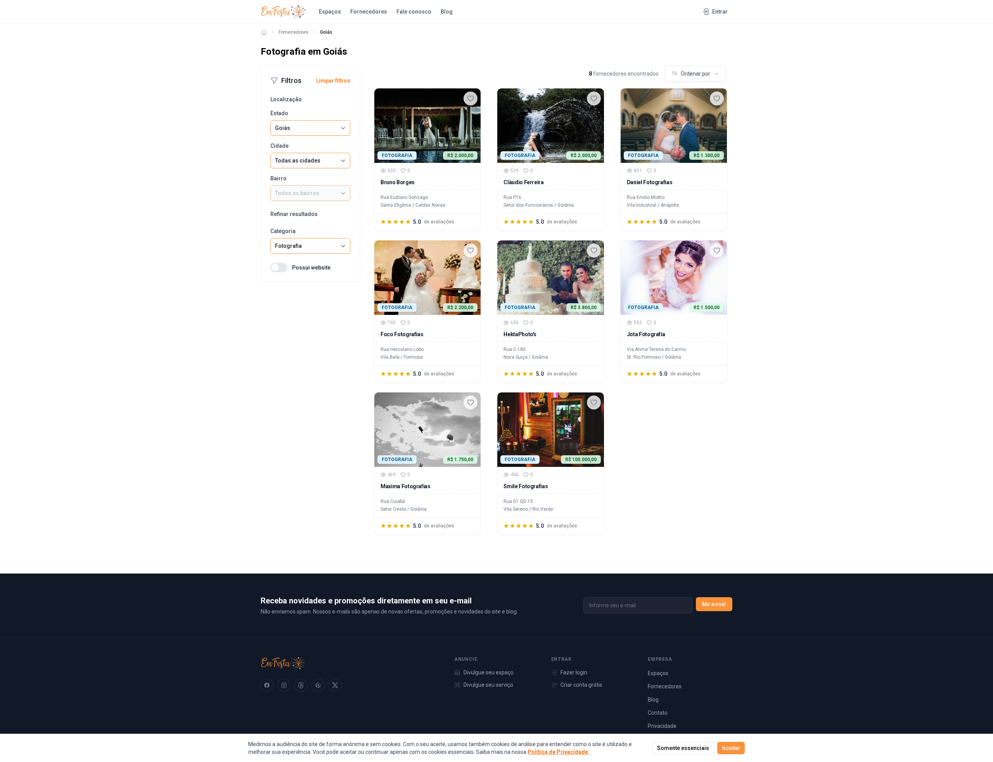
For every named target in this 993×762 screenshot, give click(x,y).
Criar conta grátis (581, 685)
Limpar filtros (333, 81)
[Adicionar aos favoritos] (470, 98)
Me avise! (714, 604)
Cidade (279, 146)
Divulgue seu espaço (489, 672)
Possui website (311, 267)
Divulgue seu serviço (488, 685)
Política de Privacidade (558, 752)
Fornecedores (368, 12)
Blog (447, 12)
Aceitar (731, 748)
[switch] (278, 267)
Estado (279, 113)
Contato (658, 713)
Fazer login (574, 672)
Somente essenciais (683, 748)
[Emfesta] (264, 32)
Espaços (330, 12)
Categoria (283, 231)
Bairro (278, 178)
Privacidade (662, 726)
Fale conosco (413, 12)
